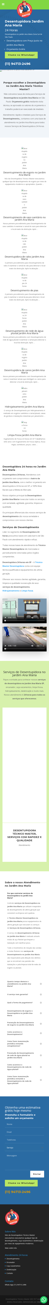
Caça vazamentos (13, 1266)
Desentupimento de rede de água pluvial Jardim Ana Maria (24, 332)
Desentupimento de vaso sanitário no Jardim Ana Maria (24, 218)
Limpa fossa (27, 590)
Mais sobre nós (11, 1248)
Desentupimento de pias (24, 290)
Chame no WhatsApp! (21, 55)
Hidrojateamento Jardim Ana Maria (24, 406)
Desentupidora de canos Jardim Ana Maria (24, 371)
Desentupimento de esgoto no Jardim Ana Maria (24, 173)
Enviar (37, 1174)
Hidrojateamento (10, 590)
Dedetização (11, 1269)
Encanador (11, 1262)
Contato (10, 1273)
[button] (43, 1299)
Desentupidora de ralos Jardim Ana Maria (24, 258)
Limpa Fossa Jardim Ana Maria (24, 435)
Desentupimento (13, 1259)
